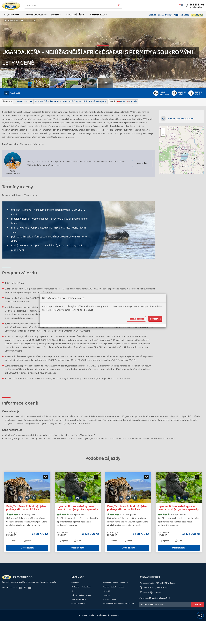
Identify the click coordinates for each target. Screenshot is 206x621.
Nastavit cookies (136, 319)
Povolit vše (155, 319)
